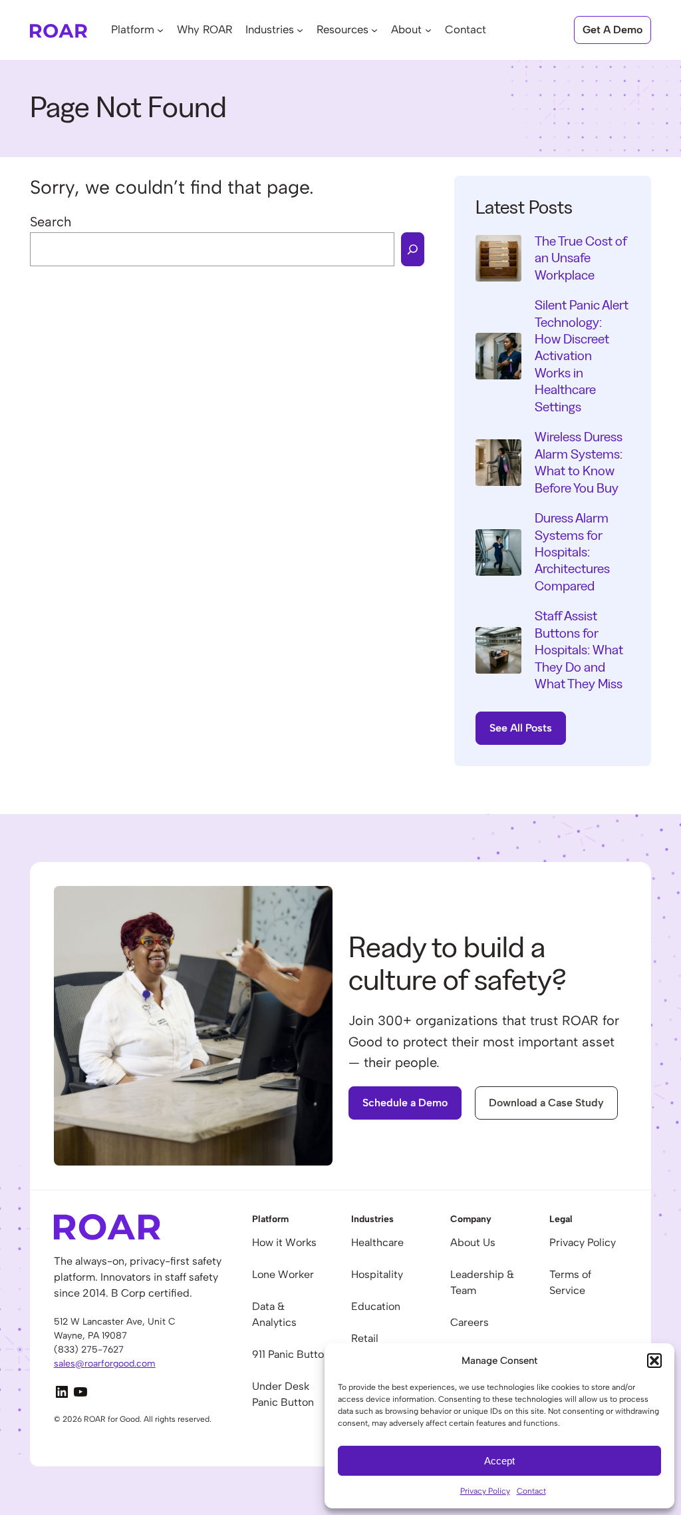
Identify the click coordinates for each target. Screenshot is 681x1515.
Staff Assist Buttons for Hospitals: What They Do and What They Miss (579, 650)
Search (50, 222)
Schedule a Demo (405, 1102)
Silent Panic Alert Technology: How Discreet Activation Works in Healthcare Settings (581, 356)
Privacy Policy (485, 1491)
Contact (531, 1491)
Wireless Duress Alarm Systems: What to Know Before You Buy (578, 462)
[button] (654, 1360)
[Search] (412, 249)
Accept (499, 1460)
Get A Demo (612, 29)
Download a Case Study (546, 1102)
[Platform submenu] (160, 30)
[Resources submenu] (374, 30)
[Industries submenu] (300, 30)
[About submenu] (428, 30)
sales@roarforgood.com (105, 1363)
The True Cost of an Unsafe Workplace (581, 258)
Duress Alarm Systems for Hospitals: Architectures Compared (572, 552)
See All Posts (520, 728)
